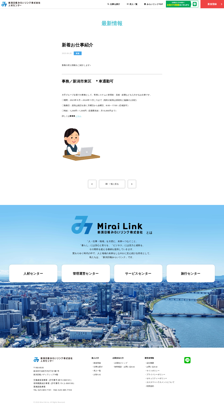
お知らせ (97, 374)
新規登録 (212, 3)
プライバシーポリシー (155, 374)
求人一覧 (97, 370)
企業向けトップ (120, 363)
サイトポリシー (153, 370)
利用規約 (150, 386)
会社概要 (150, 363)
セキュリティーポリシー (156, 378)
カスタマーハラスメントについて (160, 382)
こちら (78, 116)
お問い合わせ (152, 366)
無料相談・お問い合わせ (124, 366)
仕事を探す (98, 366)
